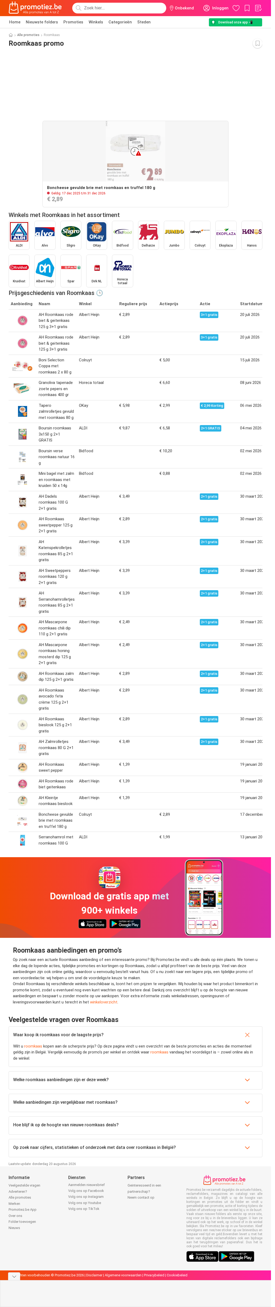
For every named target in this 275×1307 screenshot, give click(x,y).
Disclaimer (94, 1275)
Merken (14, 1204)
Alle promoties (28, 35)
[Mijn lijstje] (258, 8)
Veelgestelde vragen (24, 1185)
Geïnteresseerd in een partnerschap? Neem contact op (144, 1191)
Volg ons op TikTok (83, 1209)
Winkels (96, 22)
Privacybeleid (154, 1275)
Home (14, 22)
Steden (144, 22)
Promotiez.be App (23, 1210)
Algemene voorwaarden (123, 1275)
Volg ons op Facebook (86, 1191)
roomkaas (33, 1046)
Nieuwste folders (42, 22)
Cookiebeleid (177, 1275)
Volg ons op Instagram (86, 1197)
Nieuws (14, 1228)
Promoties (73, 22)
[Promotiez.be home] (35, 8)
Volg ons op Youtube (84, 1203)
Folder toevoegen (22, 1222)
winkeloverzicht (103, 1002)
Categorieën (120, 22)
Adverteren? (18, 1192)
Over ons (15, 1216)
